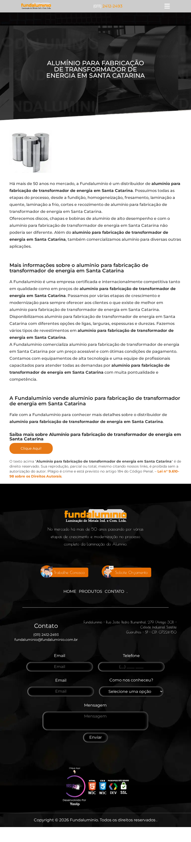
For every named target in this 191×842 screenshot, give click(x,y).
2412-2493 (107, 6)
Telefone (131, 655)
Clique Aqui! (31, 448)
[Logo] (95, 517)
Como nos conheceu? (131, 680)
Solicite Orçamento (131, 572)
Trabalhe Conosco (69, 572)
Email (59, 655)
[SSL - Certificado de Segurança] (123, 787)
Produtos (90, 591)
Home (69, 591)
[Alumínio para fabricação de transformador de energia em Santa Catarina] (30, 151)
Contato (114, 591)
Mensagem (95, 705)
